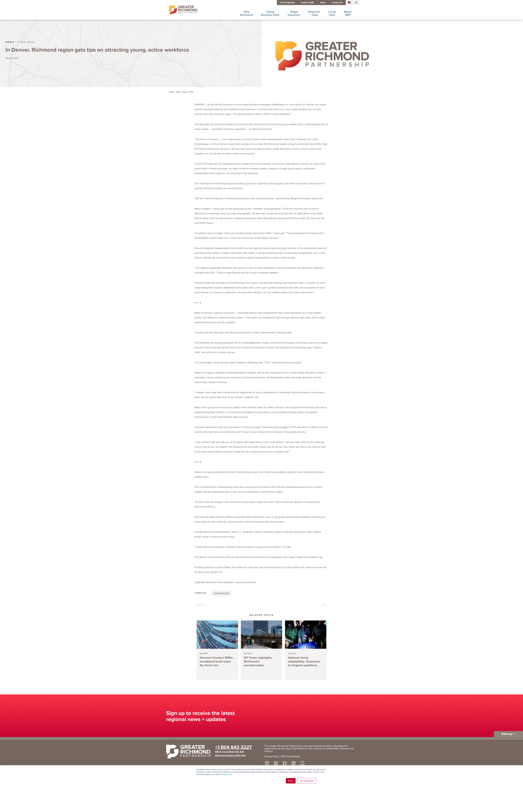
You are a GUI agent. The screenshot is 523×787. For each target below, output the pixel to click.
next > (325, 605)
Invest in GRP (307, 2)
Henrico (268, 751)
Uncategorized (221, 593)
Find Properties (287, 2)
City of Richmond (295, 748)
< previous (200, 605)
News (323, 2)
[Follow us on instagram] (276, 763)
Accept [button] (290, 781)
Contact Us (337, 2)
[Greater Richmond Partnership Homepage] (183, 9)
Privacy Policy (227, 774)
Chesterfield (332, 748)
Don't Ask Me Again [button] (306, 781)
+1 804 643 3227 (233, 747)
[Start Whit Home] (189, 752)
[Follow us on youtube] (302, 763)
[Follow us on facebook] (284, 763)
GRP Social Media (290, 756)
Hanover (344, 748)
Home (171, 91)
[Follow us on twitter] (293, 763)
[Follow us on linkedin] (267, 763)
